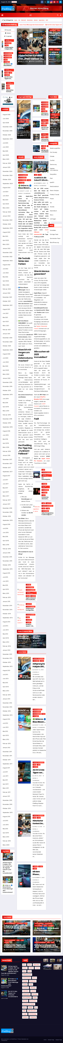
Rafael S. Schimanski (53, 132)
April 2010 (6, 833)
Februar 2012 (7, 743)
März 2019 (6, 411)
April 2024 (6, 204)
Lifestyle (44, 483)
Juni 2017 (6, 484)
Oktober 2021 (7, 301)
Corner (37, 968)
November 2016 (7, 512)
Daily (29, 971)
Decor (34, 977)
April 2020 (6, 370)
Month (35, 997)
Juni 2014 (6, 630)
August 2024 (6, 187)
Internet (35, 20)
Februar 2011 (6, 792)
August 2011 (6, 768)
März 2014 (6, 642)
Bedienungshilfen (8, 53)
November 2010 (7, 804)
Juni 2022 (6, 273)
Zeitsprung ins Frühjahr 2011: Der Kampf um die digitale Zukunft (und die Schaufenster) (7, 868)
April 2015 (6, 589)
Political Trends (54, 194)
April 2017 (6, 492)
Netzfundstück (7, 55)
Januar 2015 (6, 601)
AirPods (28, 584)
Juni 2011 (5, 776)
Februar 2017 (7, 500)
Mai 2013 (5, 682)
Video (31, 50)
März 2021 (6, 325)
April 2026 (6, 122)
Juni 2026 (6, 118)
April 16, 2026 (38, 826)
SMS (24, 1010)
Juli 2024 (5, 191)
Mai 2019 (5, 402)
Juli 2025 (5, 143)
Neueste (8, 30)
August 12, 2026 (55, 37)
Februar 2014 (7, 646)
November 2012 (7, 707)
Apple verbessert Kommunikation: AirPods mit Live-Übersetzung (31, 600)
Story (6, 45)
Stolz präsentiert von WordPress (9, 1039)
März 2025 (6, 159)
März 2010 (6, 837)
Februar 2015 (7, 597)
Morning (25, 1000)
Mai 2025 (5, 151)
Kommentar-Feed (55, 238)
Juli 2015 (5, 577)
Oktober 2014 (7, 613)
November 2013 (7, 658)
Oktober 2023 (7, 224)
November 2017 (7, 463)
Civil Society (53, 152)
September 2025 (8, 139)
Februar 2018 (7, 451)
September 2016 (8, 520)
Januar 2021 (6, 333)
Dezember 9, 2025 (40, 183)
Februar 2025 (7, 163)
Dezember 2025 (7, 126)
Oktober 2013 (7, 662)
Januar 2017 (6, 504)
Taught (25, 1014)
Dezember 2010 (7, 800)
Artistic (25, 968)
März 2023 (6, 244)
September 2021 (7, 305)
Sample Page (51, 1039)
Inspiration (25, 991)
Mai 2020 (5, 366)
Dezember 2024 (7, 171)
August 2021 (6, 309)
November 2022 (7, 256)
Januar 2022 (6, 293)
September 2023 (8, 228)
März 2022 (6, 285)
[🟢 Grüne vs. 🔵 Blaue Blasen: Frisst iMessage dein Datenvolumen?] (8, 880)
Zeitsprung (33, 1017)
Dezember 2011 (7, 751)
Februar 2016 (7, 548)
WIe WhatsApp (32, 1014)
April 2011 (6, 784)
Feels (31, 984)
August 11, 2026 (55, 56)
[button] (57, 15)
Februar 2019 (7, 415)
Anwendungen (30, 587)
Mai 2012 (5, 731)
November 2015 (7, 561)
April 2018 (6, 443)
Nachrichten (30, 20)
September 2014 (8, 617)
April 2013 (6, 686)
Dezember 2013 (7, 654)
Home (45, 1039)
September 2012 (7, 715)
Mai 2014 (5, 634)
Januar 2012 (6, 747)
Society (52, 206)
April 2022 (6, 281)
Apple (15, 20)
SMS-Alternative (32, 1010)
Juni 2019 (6, 398)
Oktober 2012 (7, 711)
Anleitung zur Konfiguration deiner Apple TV (30, 611)
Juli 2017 (5, 480)
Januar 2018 (6, 455)
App (36, 174)
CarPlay (21, 50)
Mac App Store (44, 487)
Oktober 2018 (7, 423)
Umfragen (6, 61)
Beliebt (8, 33)
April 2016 (6, 540)
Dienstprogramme (46, 472)
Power (52, 198)
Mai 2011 (5, 780)
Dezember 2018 (7, 419)
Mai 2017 (5, 488)
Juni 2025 (6, 147)
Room (24, 1007)
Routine (30, 1007)
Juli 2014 (5, 626)
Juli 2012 (5, 723)
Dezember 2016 (7, 508)
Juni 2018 (6, 435)
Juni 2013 (5, 678)
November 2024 (8, 175)
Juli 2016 (5, 528)
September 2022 (8, 260)
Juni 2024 (6, 195)
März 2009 (6, 845)
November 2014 (7, 609)
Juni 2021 (5, 313)
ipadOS (52, 182)
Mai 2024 (5, 200)
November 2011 (7, 755)
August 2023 (6, 232)
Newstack (24, 1039)
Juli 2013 (5, 674)
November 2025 (7, 131)
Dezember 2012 (7, 703)
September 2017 (8, 471)
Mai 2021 (5, 317)
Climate (52, 156)
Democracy (53, 164)
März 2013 (6, 691)
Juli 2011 (5, 772)
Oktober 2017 (7, 467)
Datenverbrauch (27, 974)
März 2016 (6, 544)
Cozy (24, 971)
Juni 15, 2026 (38, 775)
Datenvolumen (26, 977)
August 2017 (6, 475)
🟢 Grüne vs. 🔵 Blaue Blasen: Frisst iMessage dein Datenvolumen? (8, 888)
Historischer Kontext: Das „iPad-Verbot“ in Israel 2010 (45, 141)
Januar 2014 (6, 650)
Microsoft (23, 20)
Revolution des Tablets (28, 1004)
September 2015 (7, 569)
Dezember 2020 (7, 337)
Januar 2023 (6, 248)
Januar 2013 (6, 699)
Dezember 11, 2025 (25, 59)
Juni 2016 (6, 532)
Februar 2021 (7, 329)
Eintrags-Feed (54, 234)
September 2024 (8, 183)
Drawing (25, 981)
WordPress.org (54, 242)
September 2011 (7, 764)
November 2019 (7, 386)
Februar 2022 (7, 289)
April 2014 (6, 638)
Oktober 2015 (7, 565)
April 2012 (6, 735)
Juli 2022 (5, 268)
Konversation (26, 994)
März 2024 (6, 208)
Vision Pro (29, 619)
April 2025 (6, 155)
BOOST (31, 968)
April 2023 (6, 240)
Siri (19, 20)
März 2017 (6, 496)
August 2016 (6, 524)
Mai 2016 (5, 536)
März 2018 (6, 447)
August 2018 (6, 431)
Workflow (25, 1017)
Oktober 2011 (7, 759)
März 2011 (6, 788)
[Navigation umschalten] (30, 15)
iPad (6, 72)
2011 (47, 20)
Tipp (10, 72)
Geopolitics (53, 174)
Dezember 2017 (7, 459)
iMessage (33, 987)
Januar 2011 (6, 796)
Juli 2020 (5, 358)
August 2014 (6, 622)
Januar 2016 (6, 553)
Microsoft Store (27, 997)
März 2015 (6, 593)
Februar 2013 (7, 695)
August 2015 (6, 573)
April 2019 (6, 406)
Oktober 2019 (7, 390)
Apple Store (41, 20)
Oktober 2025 (7, 135)
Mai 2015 (5, 585)
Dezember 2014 (7, 605)
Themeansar (4, 1040)
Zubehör (7, 75)
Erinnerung (32, 981)
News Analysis (7, 57)
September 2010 (8, 812)
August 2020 (6, 354)
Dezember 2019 (7, 382)
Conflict (52, 160)
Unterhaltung (45, 511)
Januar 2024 (6, 216)
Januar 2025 (6, 167)
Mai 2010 (5, 828)
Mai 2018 (5, 439)
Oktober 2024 (7, 179)
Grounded (25, 987)
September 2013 (7, 666)
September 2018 (8, 427)
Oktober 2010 (7, 808)
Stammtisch (8, 43)
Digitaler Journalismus (8, 40)
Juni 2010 (6, 824)
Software (44, 492)
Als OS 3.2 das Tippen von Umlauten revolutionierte (8, 79)
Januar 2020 (6, 378)
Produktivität (45, 490)
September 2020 (8, 350)
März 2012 (6, 739)
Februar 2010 (7, 841)
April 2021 (6, 321)
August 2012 (6, 719)
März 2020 (6, 374)
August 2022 (6, 264)
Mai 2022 (5, 277)
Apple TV (29, 604)
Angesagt (9, 36)
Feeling (25, 984)
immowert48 (38, 234)
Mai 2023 (5, 236)
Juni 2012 (5, 727)
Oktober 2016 (7, 516)
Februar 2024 (7, 212)
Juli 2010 (5, 820)
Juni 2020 (6, 362)
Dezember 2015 (7, 557)
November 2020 (7, 342)
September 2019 (8, 394)
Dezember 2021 (7, 297)
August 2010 (6, 816)
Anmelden (53, 230)
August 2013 (6, 670)
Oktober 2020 (7, 346)
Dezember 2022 (7, 252)
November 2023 (7, 220)
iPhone (26, 50)
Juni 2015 (5, 581)
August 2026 (6, 114)
